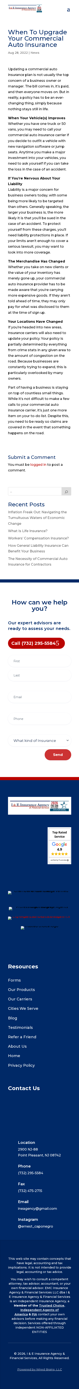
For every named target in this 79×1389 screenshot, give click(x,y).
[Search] (66, 491)
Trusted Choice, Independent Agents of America (40, 1310)
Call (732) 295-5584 (33, 643)
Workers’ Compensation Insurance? (38, 538)
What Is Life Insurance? (28, 531)
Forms (14, 980)
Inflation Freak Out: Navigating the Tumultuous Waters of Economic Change (37, 517)
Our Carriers (20, 999)
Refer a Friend (22, 1037)
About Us (17, 1046)
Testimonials (20, 1027)
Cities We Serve (23, 1008)
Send (58, 755)
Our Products (21, 989)
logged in (38, 465)
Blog (12, 1018)
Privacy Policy (21, 1065)
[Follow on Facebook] (39, 877)
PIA (34, 1314)
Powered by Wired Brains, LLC (39, 1369)
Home (14, 1056)
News (35, 53)
